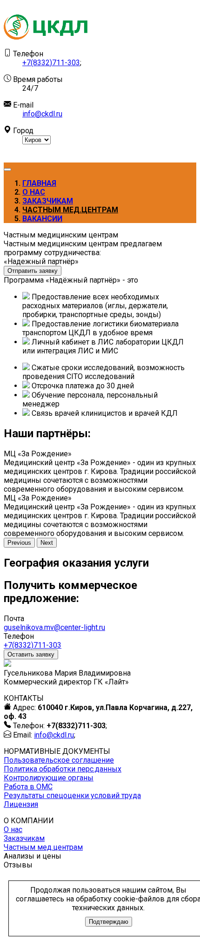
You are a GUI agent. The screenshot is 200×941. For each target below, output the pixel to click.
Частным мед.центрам (70, 209)
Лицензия (21, 804)
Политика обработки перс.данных (62, 769)
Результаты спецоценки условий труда (72, 795)
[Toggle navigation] (7, 169)
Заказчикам (47, 200)
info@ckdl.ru (42, 113)
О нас (33, 192)
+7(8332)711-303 (51, 62)
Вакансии (42, 218)
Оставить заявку (30, 654)
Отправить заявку (32, 270)
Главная (39, 183)
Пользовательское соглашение (59, 760)
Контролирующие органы (48, 777)
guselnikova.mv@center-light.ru (54, 627)
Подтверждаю (108, 921)
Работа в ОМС (28, 786)
